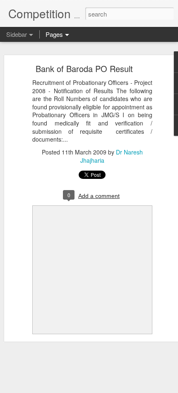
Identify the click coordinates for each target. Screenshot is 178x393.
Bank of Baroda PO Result (84, 69)
